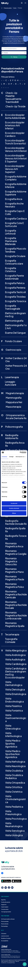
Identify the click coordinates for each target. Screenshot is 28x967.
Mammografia (14, 397)
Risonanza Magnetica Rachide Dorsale (16, 604)
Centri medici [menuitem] (4, 907)
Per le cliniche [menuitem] (4, 923)
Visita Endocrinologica (14, 700)
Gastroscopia (13, 349)
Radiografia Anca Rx (14, 444)
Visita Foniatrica (14, 710)
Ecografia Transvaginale (12, 307)
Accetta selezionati (14, 508)
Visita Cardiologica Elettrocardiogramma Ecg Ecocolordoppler (15, 673)
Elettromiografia (14, 320)
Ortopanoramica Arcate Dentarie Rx (16, 417)
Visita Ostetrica (13, 791)
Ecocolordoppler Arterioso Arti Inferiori (14, 125)
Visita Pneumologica (13, 813)
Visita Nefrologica (15, 761)
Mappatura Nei (14, 402)
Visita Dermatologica (13, 683)
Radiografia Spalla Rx (15, 530)
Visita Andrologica (15, 654)
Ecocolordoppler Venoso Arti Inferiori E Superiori (16, 158)
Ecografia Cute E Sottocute (14, 225)
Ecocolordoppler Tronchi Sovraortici (15, 142)
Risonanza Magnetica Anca (14, 545)
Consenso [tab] (4, 456)
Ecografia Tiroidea (15, 296)
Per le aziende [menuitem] (4, 921)
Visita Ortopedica (15, 782)
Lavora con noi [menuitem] (5, 936)
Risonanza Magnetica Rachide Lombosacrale (16, 615)
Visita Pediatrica (14, 806)
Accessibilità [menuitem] (4, 940)
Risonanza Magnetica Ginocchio (11, 561)
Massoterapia (13, 406)
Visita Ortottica (13, 787)
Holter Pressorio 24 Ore (16, 367)
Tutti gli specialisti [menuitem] (6, 911)
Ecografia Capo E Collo (15, 212)
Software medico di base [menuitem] (7, 919)
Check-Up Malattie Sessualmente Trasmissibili (13, 97)
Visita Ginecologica (12, 727)
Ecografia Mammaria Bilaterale (11, 241)
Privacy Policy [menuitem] (12, 961)
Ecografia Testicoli (15, 292)
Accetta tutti (14, 503)
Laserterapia (12, 377)
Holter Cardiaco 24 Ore (16, 360)
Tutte (14, 8)
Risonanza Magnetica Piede (14, 578)
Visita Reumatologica (13, 825)
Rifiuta (14, 513)
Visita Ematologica (15, 693)
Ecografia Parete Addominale (14, 277)
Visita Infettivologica (13, 735)
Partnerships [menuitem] (4, 926)
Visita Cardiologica (15, 663)
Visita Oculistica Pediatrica (14, 777)
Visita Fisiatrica (13, 705)
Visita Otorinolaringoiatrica (15, 799)
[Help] (25, 964)
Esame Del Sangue (15, 332)
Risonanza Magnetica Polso (14, 585)
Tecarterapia (12, 634)
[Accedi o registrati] (22, 3)
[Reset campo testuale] (25, 53)
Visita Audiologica (15, 659)
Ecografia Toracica (15, 301)
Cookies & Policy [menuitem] (11, 962)
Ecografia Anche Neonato (14, 205)
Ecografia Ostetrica (10, 270)
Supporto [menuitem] (3, 904)
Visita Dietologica (15, 689)
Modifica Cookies (5, 938)
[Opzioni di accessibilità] (2, 873)
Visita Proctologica (16, 818)
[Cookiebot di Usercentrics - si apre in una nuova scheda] (20, 452)
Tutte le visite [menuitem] (4, 909)
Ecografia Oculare (15, 256)
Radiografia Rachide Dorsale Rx (16, 522)
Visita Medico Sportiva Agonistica (12, 743)
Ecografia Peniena (15, 287)
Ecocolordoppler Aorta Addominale (15, 116)
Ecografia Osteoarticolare (14, 262)
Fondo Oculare (13, 341)
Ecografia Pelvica (14, 283)
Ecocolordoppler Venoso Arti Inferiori (16, 149)
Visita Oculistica (14, 770)
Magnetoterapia (15, 393)
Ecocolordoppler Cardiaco (14, 134)
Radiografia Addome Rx (11, 437)
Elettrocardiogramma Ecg (15, 315)
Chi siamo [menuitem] (3, 933)
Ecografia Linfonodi (10, 232)
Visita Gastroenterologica (15, 718)
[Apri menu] (25, 3)
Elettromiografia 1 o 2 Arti (16, 327)
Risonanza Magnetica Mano (14, 570)
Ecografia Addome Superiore (15, 193)
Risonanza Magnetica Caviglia (15, 552)
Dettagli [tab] (11, 456)
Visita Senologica (15, 830)
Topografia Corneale (11, 640)
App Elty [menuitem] (3, 899)
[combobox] (14, 48)
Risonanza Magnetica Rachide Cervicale (16, 594)
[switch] (24, 487)
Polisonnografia (14, 426)
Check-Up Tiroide (15, 106)
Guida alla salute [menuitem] (5, 902)
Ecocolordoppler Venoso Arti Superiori (14, 168)
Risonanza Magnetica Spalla (14, 624)
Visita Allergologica (16, 650)
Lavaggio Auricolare (10, 383)
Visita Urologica (14, 835)
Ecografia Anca (13, 198)
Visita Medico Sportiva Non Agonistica (12, 754)
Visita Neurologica (15, 766)
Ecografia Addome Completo (15, 178)
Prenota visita (7, 8)
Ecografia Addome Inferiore (15, 185)
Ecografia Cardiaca (16, 218)
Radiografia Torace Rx (16, 537)
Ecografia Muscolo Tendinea (15, 250)
